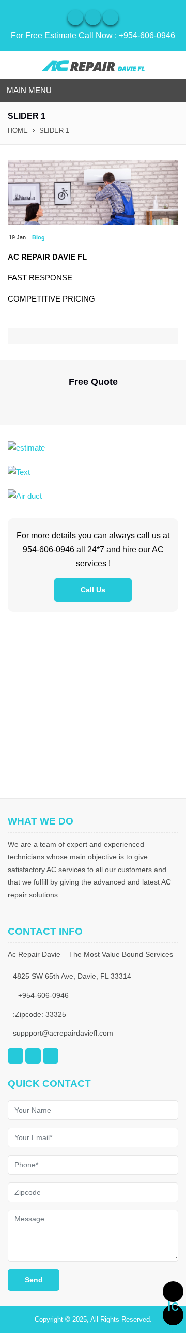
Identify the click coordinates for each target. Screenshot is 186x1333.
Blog (38, 237)
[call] (173, 1291)
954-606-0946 (48, 549)
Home (18, 130)
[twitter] (110, 17)
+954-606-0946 (147, 35)
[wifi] (75, 17)
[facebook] (93, 17)
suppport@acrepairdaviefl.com (63, 1033)
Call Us (93, 590)
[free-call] (26, 447)
